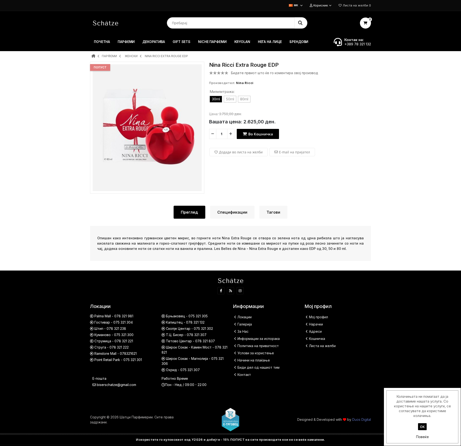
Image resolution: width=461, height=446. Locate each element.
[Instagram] (240, 290)
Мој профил (318, 317)
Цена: (213, 114)
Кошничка (317, 339)
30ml (216, 99)
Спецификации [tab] (232, 212)
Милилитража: (222, 91)
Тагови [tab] (273, 212)
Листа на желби (322, 346)
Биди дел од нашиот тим (258, 367)
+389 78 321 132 (357, 44)
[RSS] (230, 290)
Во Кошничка (260, 134)
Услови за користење (255, 353)
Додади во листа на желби (241, 152)
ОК (422, 426)
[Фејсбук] (220, 290)
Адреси (315, 331)
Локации (244, 317)
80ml (244, 99)
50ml (230, 99)
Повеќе (422, 436)
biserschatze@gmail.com (116, 385)
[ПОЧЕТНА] (93, 56)
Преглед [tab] (189, 212)
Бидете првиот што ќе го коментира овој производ (274, 73)
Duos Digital (361, 419)
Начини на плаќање (253, 360)
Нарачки (316, 324)
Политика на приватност (258, 346)
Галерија (244, 324)
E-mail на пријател (294, 152)
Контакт (244, 375)
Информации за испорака (258, 339)
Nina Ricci (245, 83)
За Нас (243, 331)
